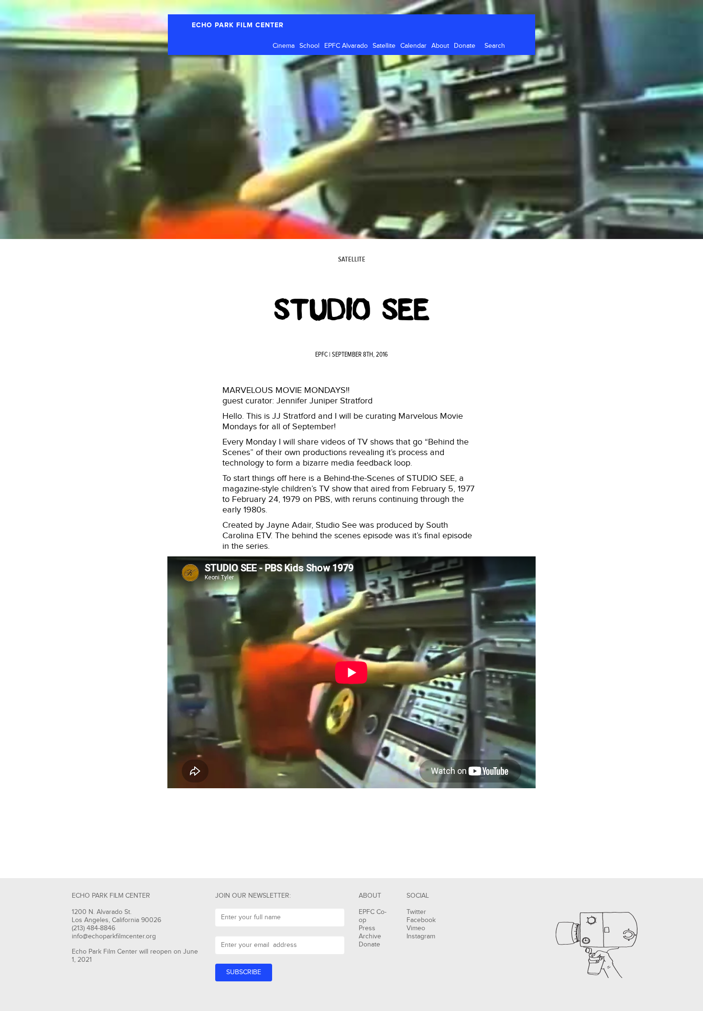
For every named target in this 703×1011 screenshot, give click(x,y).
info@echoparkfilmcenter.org (114, 936)
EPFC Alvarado (346, 46)
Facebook (421, 920)
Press (367, 928)
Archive (370, 936)
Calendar (413, 46)
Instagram (420, 936)
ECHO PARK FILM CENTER (238, 25)
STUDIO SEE (351, 310)
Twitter (416, 912)
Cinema (284, 46)
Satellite (384, 46)
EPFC (321, 355)
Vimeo (415, 928)
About (440, 46)
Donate (464, 46)
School (309, 46)
